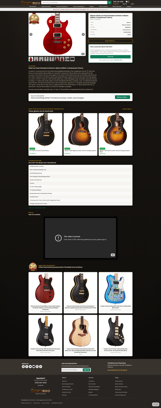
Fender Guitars (119, 381)
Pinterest (40, 366)
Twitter (30, 366)
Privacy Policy (36, 403)
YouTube (33, 366)
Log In (132, 4)
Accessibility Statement (57, 403)
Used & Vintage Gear (120, 395)
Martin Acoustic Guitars (121, 386)
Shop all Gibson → (110, 41)
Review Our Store (66, 392)
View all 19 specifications (37, 208)
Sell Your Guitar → (122, 97)
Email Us (40, 385)
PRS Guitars (118, 389)
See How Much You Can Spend (117, 370)
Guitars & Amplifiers (62, 6)
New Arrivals (33, 6)
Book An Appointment (67, 384)
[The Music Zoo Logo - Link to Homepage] (30, 3)
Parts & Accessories (78, 6)
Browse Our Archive (41, 393)
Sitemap (64, 395)
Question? (116, 4)
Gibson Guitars (119, 384)
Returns (91, 392)
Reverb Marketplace (23, 366)
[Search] (109, 2)
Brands (92, 6)
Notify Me (110, 56)
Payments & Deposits (94, 386)
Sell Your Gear (92, 384)
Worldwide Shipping (94, 389)
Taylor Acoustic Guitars (121, 392)
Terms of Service (45, 403)
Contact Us (92, 381)
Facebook (26, 366)
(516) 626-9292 (118, 2)
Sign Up (125, 4)
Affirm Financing (66, 386)
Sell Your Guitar (103, 6)
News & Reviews (117, 6)
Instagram (37, 366)
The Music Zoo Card (67, 389)
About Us (64, 381)
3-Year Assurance (93, 395)
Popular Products (46, 6)
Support (129, 6)
